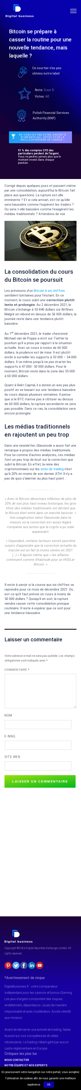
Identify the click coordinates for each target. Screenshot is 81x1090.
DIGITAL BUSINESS (18, 5)
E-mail (10, 736)
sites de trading (52, 469)
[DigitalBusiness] (18, 931)
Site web (12, 757)
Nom (8, 715)
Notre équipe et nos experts (25, 1065)
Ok (48, 1084)
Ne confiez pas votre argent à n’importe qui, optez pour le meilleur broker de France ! (42, 137)
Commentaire (16, 669)
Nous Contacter (16, 1060)
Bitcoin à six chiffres (49, 291)
